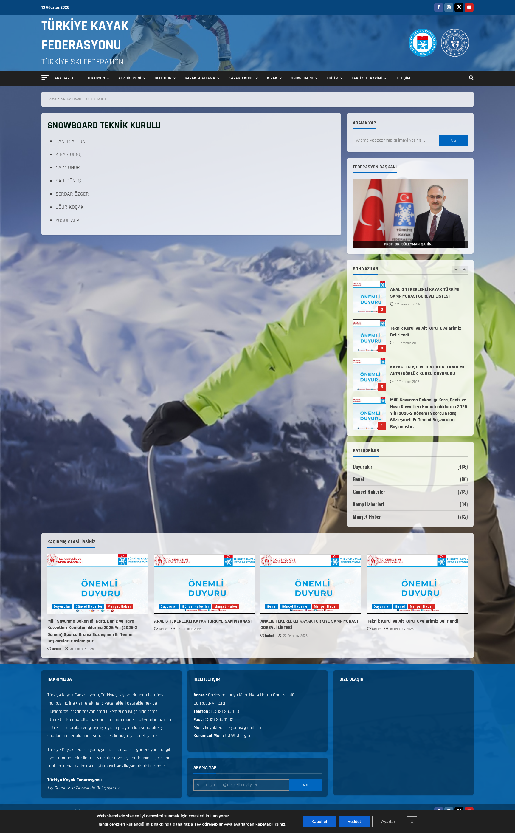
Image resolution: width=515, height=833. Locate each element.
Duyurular (363, 466)
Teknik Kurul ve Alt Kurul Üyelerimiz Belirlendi (369, 321)
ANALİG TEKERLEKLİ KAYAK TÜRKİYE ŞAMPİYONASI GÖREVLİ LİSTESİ (369, 282)
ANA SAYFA (64, 78)
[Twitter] (458, 7)
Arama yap (364, 123)
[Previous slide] (456, 269)
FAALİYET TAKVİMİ (367, 78)
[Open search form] (471, 78)
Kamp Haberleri (368, 504)
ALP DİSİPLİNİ (129, 78)
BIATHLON (163, 78)
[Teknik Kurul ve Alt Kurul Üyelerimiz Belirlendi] (417, 584)
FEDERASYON (94, 78)
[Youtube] (469, 7)
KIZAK (272, 78)
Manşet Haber (367, 516)
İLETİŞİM (402, 78)
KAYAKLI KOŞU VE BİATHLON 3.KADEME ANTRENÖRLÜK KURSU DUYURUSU (369, 360)
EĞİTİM (332, 78)
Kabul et (319, 821)
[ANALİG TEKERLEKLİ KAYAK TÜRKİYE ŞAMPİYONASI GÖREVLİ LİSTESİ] (310, 584)
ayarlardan (244, 824)
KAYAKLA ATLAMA (200, 78)
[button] (45, 77)
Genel (358, 479)
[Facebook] (438, 7)
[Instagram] (448, 7)
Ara (453, 140)
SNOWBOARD (302, 78)
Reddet (354, 821)
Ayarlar (388, 821)
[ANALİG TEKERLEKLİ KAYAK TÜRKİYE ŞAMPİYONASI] (204, 584)
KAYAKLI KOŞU (241, 78)
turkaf (56, 649)
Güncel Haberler (369, 491)
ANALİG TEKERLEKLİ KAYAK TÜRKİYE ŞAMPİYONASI (203, 621)
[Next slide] (464, 269)
